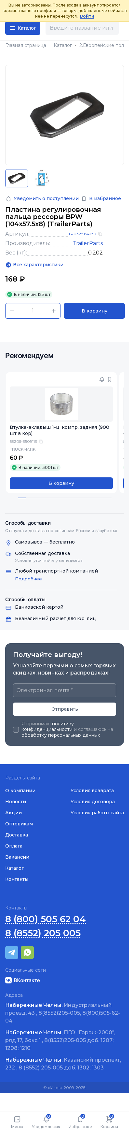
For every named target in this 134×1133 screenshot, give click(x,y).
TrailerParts (88, 243)
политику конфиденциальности (47, 727)
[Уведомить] (97, 379)
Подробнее (28, 578)
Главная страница (25, 45)
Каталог (63, 45)
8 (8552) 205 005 (43, 933)
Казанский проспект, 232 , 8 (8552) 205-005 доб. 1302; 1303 (63, 1064)
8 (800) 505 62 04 (45, 919)
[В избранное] (105, 379)
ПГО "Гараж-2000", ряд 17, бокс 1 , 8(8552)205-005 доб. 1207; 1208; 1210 (60, 1040)
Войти (87, 16)
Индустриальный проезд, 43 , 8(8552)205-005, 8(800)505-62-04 (62, 1013)
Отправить (64, 709)
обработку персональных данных (60, 735)
